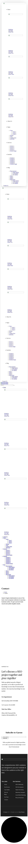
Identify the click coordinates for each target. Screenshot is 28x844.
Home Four (10, 95)
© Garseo (5, 812)
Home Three (11, 74)
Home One (10, 32)
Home (5, 592)
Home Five (10, 116)
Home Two (10, 53)
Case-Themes (22, 812)
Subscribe (5, 738)
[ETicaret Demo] (4, 382)
